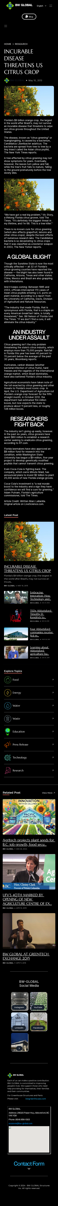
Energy (17, 692)
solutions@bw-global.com (20, 1123)
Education (19, 731)
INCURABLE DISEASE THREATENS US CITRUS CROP (27, 568)
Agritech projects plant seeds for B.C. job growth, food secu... (29, 842)
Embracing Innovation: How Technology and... (40, 596)
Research (18, 770)
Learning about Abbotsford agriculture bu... (39, 651)
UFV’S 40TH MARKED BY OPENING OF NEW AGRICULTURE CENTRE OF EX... (27, 899)
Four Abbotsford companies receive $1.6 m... (42, 632)
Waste (16, 718)
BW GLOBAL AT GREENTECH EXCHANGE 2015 (26, 956)
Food (16, 679)
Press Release (20, 744)
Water (16, 705)
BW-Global (17, 80)
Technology (20, 757)
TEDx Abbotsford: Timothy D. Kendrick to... (41, 614)
